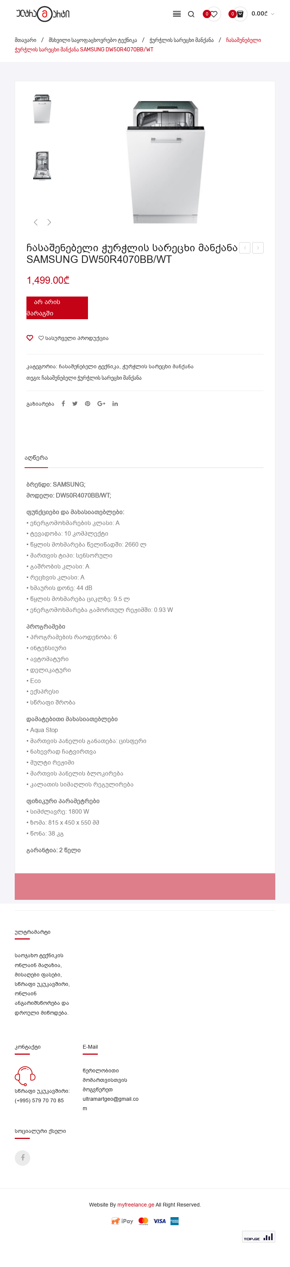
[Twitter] (75, 404)
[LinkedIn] (115, 404)
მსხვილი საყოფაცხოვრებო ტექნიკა (93, 40)
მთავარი (25, 40)
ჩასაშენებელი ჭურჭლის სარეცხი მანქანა (92, 378)
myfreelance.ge (135, 1204)
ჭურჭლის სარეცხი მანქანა (182, 40)
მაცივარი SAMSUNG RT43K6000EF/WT (244, 248)
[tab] (36, 458)
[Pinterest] (87, 404)
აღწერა (36, 458)
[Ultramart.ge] (43, 13)
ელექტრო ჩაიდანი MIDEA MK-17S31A (258, 248)
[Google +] (101, 404)
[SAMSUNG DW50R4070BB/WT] (42, 165)
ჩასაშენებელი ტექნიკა (89, 366)
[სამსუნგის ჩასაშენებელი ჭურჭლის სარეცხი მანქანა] (168, 161)
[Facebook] (63, 404)
